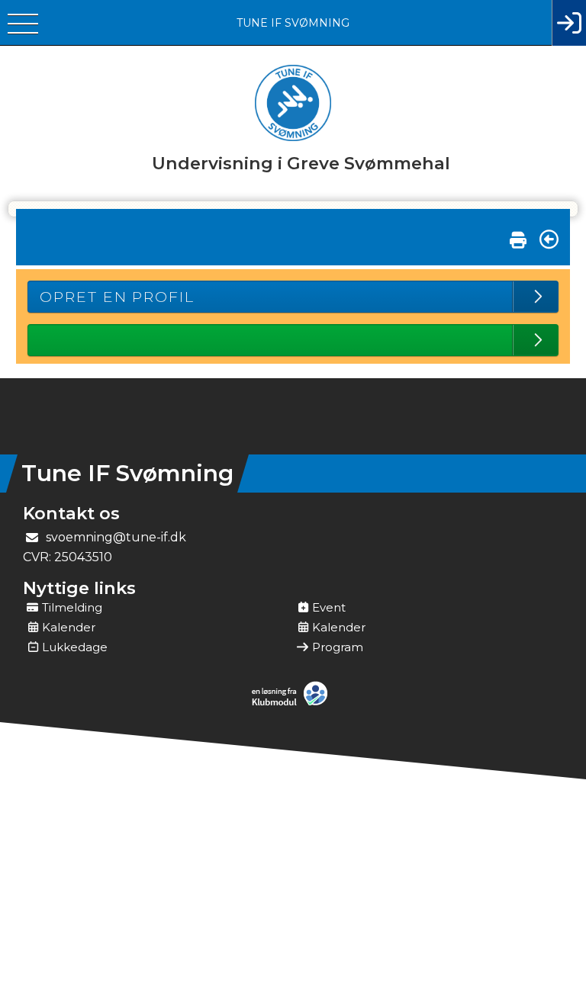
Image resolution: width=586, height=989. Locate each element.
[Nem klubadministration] (293, 703)
